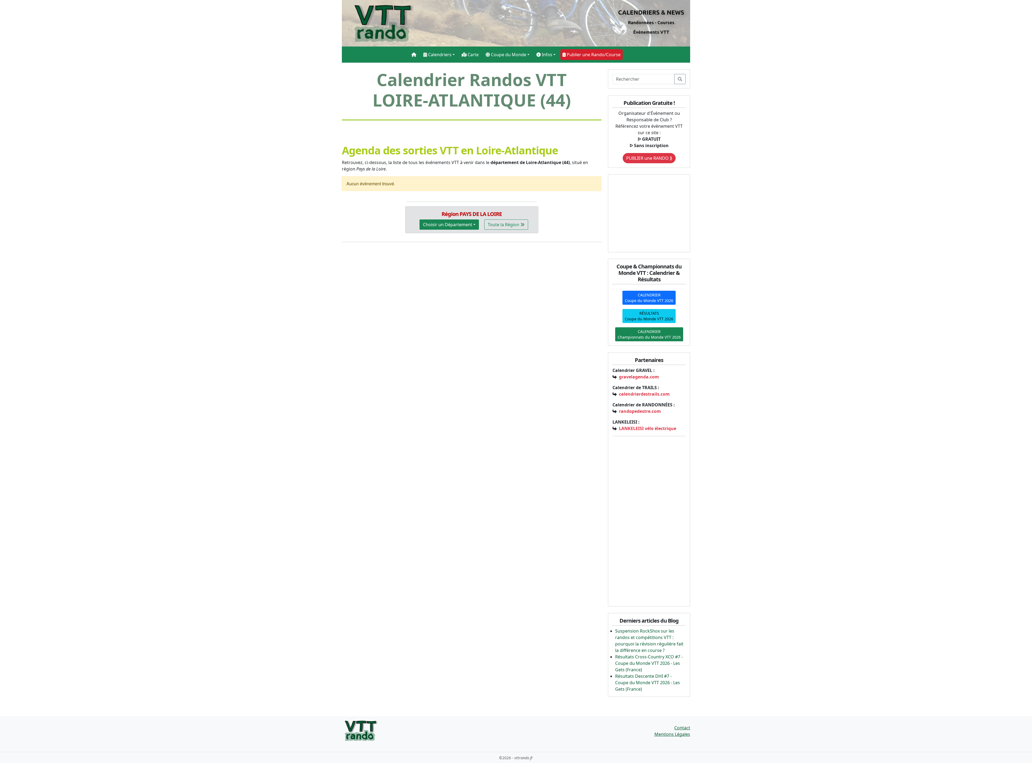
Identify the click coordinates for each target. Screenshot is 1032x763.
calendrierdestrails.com (644, 394)
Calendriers (439, 55)
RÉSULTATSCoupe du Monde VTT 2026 (649, 316)
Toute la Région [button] (504, 225)
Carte (473, 55)
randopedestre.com (640, 411)
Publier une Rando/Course (593, 55)
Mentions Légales (672, 734)
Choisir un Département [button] (447, 225)
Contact (682, 728)
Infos (546, 55)
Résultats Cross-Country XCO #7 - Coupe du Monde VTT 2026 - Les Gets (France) (649, 663)
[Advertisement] (646, 212)
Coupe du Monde (508, 55)
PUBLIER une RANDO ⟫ (649, 158)
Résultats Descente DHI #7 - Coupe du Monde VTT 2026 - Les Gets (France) (647, 682)
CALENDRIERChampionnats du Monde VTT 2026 (649, 334)
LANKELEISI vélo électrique (647, 428)
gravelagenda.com (639, 377)
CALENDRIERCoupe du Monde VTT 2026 (649, 297)
